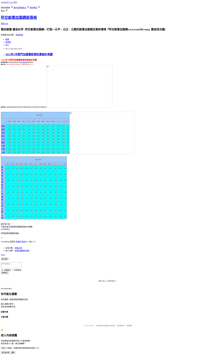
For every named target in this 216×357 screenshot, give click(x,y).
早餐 (3, 133)
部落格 (8, 42)
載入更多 (5, 259)
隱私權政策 (120, 325)
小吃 (3, 139)
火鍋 (3, 152)
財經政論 (19, 35)
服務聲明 (129, 325)
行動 (3, 149)
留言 (23, 242)
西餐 (3, 129)
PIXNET (91, 325)
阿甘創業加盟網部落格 (19, 17)
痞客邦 (18, 242)
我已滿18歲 (5, 352)
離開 (12, 352)
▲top (3, 255)
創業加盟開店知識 (22, 251)
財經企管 (18, 248)
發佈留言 (5, 273)
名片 (7, 45)
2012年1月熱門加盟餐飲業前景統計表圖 (29, 54)
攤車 (3, 142)
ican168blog (5, 229)
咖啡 (3, 126)
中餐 (3, 146)
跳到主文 (4, 24)
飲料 (3, 136)
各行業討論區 (24, 62)
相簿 (7, 39)
